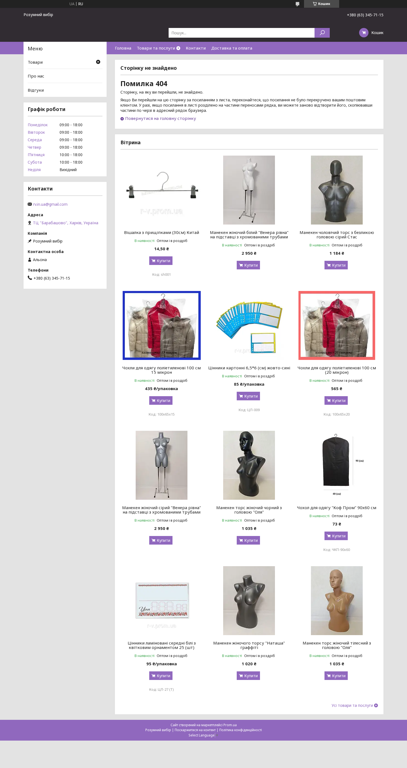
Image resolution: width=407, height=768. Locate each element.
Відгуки (36, 90)
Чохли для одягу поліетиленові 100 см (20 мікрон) (337, 369)
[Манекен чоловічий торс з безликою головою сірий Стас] (337, 190)
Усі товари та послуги (352, 705)
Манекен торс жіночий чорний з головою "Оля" (249, 509)
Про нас (36, 76)
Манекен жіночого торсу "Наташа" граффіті (249, 645)
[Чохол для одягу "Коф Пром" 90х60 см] (337, 465)
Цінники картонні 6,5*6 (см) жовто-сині (249, 367)
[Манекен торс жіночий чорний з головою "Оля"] (249, 465)
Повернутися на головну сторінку (160, 118)
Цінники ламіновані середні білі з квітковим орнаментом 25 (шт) (162, 645)
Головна (123, 48)
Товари (35, 62)
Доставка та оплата (231, 48)
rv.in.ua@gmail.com (50, 204)
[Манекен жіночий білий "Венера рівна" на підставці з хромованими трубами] (249, 190)
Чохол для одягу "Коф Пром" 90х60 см (336, 507)
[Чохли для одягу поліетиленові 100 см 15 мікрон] (161, 325)
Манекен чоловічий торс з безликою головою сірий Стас (337, 234)
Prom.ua (230, 725)
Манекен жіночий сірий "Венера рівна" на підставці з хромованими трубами (161, 509)
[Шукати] (322, 33)
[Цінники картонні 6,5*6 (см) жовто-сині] (249, 325)
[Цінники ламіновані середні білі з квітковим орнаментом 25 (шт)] (161, 600)
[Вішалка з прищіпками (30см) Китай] (161, 190)
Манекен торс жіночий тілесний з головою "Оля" (337, 645)
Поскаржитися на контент (195, 730)
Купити (163, 260)
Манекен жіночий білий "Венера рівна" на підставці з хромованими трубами (249, 234)
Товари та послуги (156, 48)
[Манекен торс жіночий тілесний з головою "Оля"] (337, 600)
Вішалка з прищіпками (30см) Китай (161, 232)
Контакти (196, 48)
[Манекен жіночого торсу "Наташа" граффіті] (249, 600)
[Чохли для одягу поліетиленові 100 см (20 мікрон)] (337, 325)
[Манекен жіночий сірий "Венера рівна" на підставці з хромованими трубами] (161, 465)
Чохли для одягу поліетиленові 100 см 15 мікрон (161, 369)
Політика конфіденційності (240, 730)
